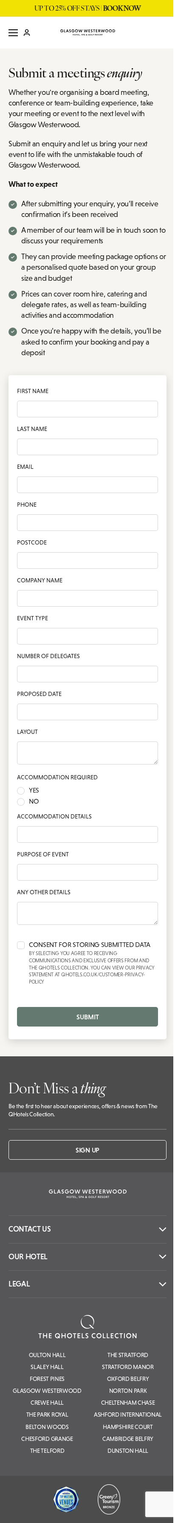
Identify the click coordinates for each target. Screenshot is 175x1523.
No (34, 801)
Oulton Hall (47, 1355)
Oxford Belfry (128, 1378)
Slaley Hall (47, 1366)
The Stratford (127, 1355)
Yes (34, 790)
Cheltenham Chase (128, 1402)
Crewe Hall (47, 1402)
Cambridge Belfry (127, 1438)
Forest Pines (47, 1378)
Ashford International (128, 1414)
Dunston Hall (127, 1450)
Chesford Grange (47, 1438)
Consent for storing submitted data (92, 963)
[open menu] (13, 32)
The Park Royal (47, 1414)
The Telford (47, 1450)
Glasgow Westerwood (47, 1390)
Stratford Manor (127, 1366)
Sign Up (87, 1150)
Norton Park (128, 1390)
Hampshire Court (127, 1426)
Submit (87, 1017)
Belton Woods (46, 1426)
